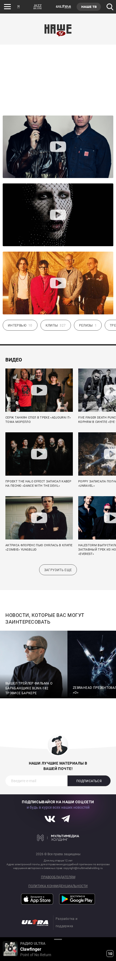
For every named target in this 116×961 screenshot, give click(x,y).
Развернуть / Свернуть (58, 939)
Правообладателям (58, 877)
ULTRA (63, 7)
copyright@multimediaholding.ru (83, 868)
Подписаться (89, 781)
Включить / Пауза (10, 948)
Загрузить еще (58, 570)
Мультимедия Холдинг (58, 837)
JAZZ (37, 7)
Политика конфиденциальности (58, 886)
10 (110, 954)
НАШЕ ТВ (89, 7)
